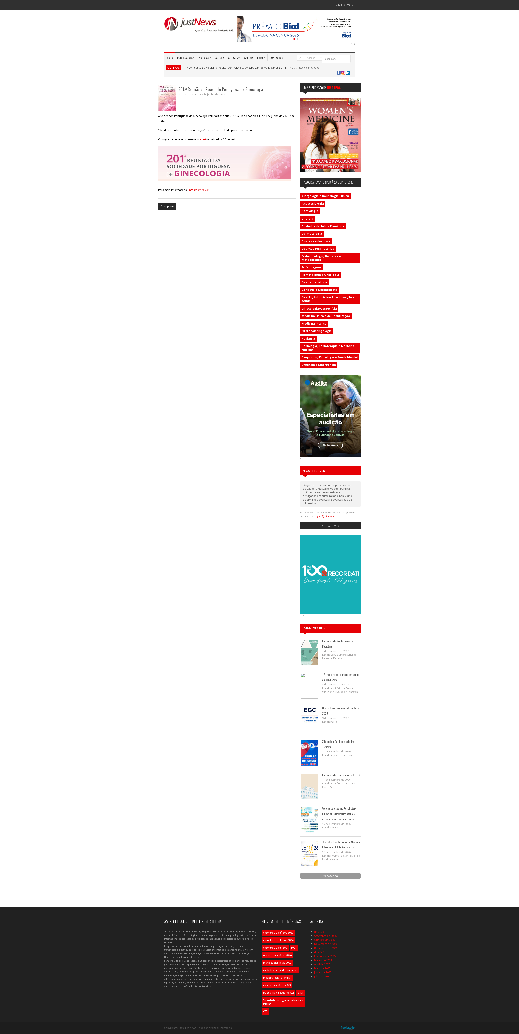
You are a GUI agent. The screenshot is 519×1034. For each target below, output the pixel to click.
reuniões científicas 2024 (277, 955)
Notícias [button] (204, 57)
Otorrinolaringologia (317, 331)
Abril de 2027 (322, 964)
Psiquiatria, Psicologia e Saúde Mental (330, 357)
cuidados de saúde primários (280, 970)
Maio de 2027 (322, 968)
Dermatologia (312, 233)
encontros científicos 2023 (278, 932)
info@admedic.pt (199, 190)
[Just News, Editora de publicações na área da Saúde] (199, 26)
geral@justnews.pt (326, 516)
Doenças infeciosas (316, 241)
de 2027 (319, 952)
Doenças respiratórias (318, 248)
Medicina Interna (314, 323)
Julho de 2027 (322, 976)
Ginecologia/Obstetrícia (319, 308)
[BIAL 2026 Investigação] (319, 28)
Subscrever (330, 526)
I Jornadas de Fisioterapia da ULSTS (341, 775)
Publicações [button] (185, 57)
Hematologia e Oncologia (320, 275)
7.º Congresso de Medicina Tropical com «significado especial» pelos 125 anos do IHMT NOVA (241, 67)
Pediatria (308, 338)
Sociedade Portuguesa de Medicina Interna (283, 1002)
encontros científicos (275, 947)
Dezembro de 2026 (325, 948)
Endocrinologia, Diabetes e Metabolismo (321, 258)
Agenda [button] (219, 57)
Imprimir (169, 206)
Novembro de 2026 (325, 944)
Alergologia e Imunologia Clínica (325, 196)
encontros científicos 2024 (278, 940)
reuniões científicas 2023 (277, 962)
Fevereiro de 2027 (325, 956)
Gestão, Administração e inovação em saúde (329, 299)
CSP (265, 1011)
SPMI (300, 992)
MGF (293, 947)
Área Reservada (344, 5)
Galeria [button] (248, 57)
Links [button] (260, 57)
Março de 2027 (323, 960)
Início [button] (169, 57)
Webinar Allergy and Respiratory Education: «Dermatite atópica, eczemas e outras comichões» (339, 813)
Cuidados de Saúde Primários (323, 226)
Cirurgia (307, 218)
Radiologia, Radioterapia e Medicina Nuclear (328, 348)
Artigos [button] (233, 57)
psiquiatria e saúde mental (278, 992)
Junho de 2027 (322, 972)
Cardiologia (310, 211)
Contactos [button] (276, 57)
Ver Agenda (330, 876)
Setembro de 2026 (325, 936)
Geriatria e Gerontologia (319, 290)
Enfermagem (311, 267)
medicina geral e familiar (277, 977)
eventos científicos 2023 (277, 985)
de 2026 (319, 932)
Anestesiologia (313, 203)
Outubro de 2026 (324, 940)
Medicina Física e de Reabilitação (326, 316)
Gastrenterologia (314, 282)
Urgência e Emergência (319, 365)
